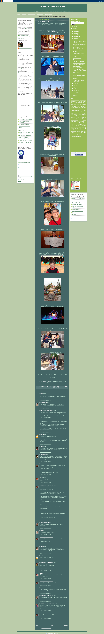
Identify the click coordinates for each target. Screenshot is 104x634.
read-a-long (79, 129)
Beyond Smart (76, 47)
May (75, 85)
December (76, 31)
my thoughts (64, 387)
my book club (77, 122)
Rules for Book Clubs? (23, 137)
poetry (72, 128)
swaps (81, 132)
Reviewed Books (31, 14)
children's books (78, 107)
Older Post (66, 625)
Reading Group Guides (77, 204)
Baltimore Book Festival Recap (25, 119)
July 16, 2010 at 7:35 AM (45, 400)
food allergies (74, 111)
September (76, 36)
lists (85, 117)
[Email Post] (66, 386)
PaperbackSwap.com (76, 209)
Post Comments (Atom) (46, 628)
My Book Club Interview (24, 130)
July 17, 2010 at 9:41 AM (45, 528)
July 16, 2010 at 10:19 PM (45, 520)
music (72, 122)
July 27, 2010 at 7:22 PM (45, 610)
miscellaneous (59, 387)
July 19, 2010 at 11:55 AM (45, 570)
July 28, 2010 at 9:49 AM (45, 618)
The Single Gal (43, 454)
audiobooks (74, 101)
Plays (85, 127)
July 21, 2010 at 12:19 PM (45, 601)
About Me (24, 14)
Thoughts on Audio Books (77, 211)
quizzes (76, 128)
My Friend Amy (54, 31)
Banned (72, 102)
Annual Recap (83, 100)
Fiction (84, 110)
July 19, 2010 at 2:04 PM (45, 578)
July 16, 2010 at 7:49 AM (45, 408)
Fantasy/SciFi (78, 110)
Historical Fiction (75, 115)
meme (80, 118)
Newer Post (38, 625)
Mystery (84, 124)
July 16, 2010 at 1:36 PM (45, 461)
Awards (84, 101)
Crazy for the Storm (77, 58)
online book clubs (74, 127)
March (75, 88)
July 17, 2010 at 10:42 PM (45, 544)
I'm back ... (75, 78)
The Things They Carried (78, 53)
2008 (74, 95)
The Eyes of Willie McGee (78, 61)
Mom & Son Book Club (23, 129)
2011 (74, 28)
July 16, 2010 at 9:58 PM (45, 482)
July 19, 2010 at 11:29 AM (45, 560)
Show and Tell (75, 132)
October (75, 34)
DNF (85, 109)
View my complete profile (24, 49)
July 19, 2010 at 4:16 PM (45, 585)
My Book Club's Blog (76, 202)
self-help (78, 131)
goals (85, 111)
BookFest (79, 106)
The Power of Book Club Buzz (25, 142)
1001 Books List (75, 100)
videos (84, 132)
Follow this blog (78, 154)
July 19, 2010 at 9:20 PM (45, 593)
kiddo (54, 387)
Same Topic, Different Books (25, 138)
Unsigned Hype (76, 66)
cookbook (73, 109)
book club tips (77, 104)
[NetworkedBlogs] (79, 152)
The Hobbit (20, 63)
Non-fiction (83, 125)
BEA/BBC (80, 102)
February (76, 90)
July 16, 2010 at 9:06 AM (45, 432)
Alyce (41, 477)
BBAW (76, 102)
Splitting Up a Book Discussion (25, 140)
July (75, 39)
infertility (78, 117)
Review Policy (40, 14)
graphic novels (74, 113)
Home (18, 14)
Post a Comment (40, 620)
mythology (73, 125)
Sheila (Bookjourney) (45, 522)
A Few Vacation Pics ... (78, 67)
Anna (41, 393)
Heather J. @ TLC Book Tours (25, 48)
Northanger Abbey (77, 59)
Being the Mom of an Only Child (78, 198)
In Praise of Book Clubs (24, 124)
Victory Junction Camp (44, 381)
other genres (81, 127)
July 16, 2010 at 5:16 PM (45, 474)
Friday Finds (80, 111)
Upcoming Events (48, 14)
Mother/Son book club (81, 121)
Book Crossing (75, 212)
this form (27, 28)
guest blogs (80, 113)
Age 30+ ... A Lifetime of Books (52, 6)
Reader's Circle (75, 214)
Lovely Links (74, 118)
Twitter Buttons (21, 38)
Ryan (41, 530)
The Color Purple (76, 51)
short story (83, 131)
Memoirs (84, 118)
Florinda (42, 434)
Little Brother (76, 72)
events (72, 110)
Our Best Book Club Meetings (25, 135)
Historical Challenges (81, 114)
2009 (74, 94)
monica (42, 555)
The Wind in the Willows (78, 73)
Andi (41, 573)
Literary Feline (50, 30)
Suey (41, 463)
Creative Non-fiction (80, 109)
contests (84, 107)
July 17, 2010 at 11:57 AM (45, 534)
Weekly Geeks (74, 134)
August (75, 38)
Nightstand (78, 125)
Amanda (42, 546)
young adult (79, 134)
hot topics (82, 115)
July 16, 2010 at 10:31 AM (45, 444)
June (75, 83)
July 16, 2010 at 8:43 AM (45, 417)
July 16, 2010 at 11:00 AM (45, 452)
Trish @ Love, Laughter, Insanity (47, 603)
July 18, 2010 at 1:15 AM (45, 553)
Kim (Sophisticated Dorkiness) (47, 410)
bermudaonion (43, 402)
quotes (80, 128)
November (76, 33)
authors (80, 101)
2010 (74, 30)
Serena (42, 446)
